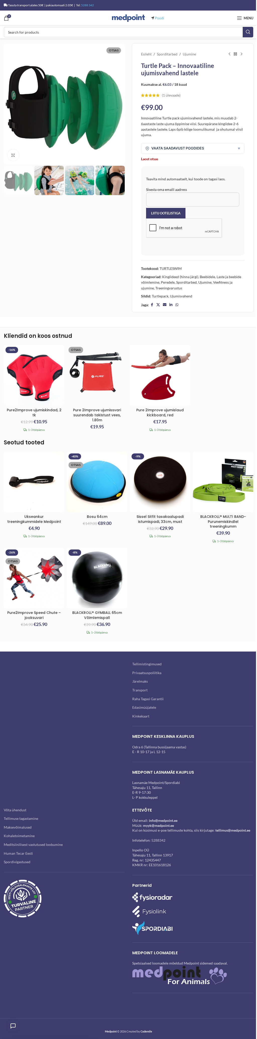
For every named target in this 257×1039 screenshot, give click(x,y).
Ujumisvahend (181, 296)
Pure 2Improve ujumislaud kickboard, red (160, 413)
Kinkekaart (140, 716)
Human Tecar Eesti (18, 853)
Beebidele (207, 277)
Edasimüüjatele (144, 707)
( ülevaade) (171, 95)
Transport (140, 690)
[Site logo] (128, 18)
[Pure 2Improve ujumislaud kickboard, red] (160, 375)
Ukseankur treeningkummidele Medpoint (34, 519)
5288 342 (87, 5)
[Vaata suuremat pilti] (13, 155)
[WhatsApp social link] (177, 304)
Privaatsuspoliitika (146, 673)
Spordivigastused (17, 862)
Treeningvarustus (168, 288)
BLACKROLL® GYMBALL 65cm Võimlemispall (97, 615)
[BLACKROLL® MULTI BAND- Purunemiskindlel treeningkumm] (223, 482)
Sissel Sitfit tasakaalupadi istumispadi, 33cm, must (160, 519)
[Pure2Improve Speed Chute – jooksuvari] (34, 578)
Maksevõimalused (18, 827)
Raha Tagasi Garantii (148, 699)
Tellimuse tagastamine (21, 818)
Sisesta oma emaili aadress (166, 189)
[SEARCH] (248, 32)
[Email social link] (164, 304)
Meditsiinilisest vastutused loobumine (33, 844)
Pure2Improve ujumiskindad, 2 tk (34, 413)
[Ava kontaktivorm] (13, 1026)
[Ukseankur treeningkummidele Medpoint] (34, 482)
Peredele (168, 282)
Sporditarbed (167, 54)
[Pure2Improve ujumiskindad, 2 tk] (34, 375)
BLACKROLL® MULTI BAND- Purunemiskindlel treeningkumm (223, 521)
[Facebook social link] (152, 304)
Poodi (159, 18)
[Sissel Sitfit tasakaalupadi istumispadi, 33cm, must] (160, 482)
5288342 (158, 840)
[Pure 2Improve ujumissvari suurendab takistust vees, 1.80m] (97, 375)
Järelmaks (140, 681)
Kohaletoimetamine (19, 836)
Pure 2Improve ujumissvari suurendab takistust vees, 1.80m (97, 415)
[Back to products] (235, 54)
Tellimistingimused (147, 664)
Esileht (146, 54)
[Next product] (241, 54)
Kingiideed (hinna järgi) (180, 277)
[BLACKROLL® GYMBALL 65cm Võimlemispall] (97, 578)
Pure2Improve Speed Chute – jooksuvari (34, 615)
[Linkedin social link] (171, 304)
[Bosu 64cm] (97, 482)
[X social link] (158, 304)
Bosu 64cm (97, 516)
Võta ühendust (15, 810)
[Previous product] (229, 54)
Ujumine (189, 54)
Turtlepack (160, 296)
